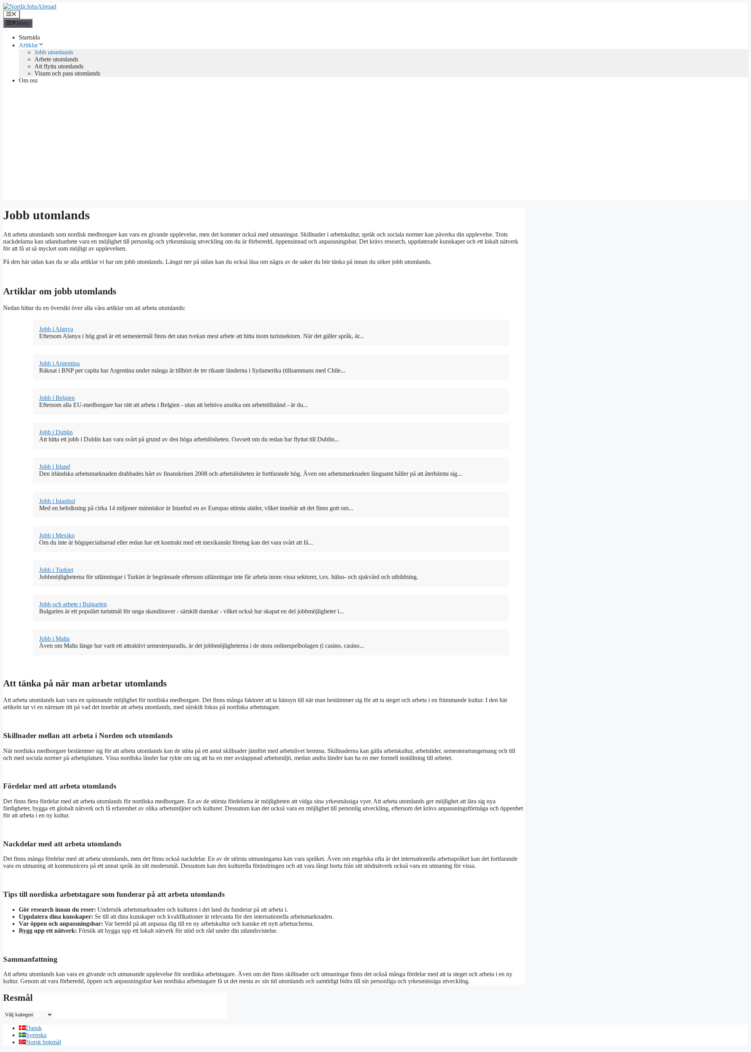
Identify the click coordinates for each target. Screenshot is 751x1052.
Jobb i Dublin (56, 432)
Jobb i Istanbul (57, 501)
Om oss (28, 80)
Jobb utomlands (53, 52)
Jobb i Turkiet (56, 569)
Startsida (29, 37)
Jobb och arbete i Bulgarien (73, 604)
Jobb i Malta (54, 638)
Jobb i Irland (54, 466)
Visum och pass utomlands (67, 73)
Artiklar (28, 45)
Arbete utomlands (56, 59)
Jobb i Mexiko (57, 535)
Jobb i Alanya (56, 329)
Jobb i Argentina (59, 363)
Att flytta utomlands (58, 66)
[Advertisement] (375, 145)
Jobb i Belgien (57, 397)
